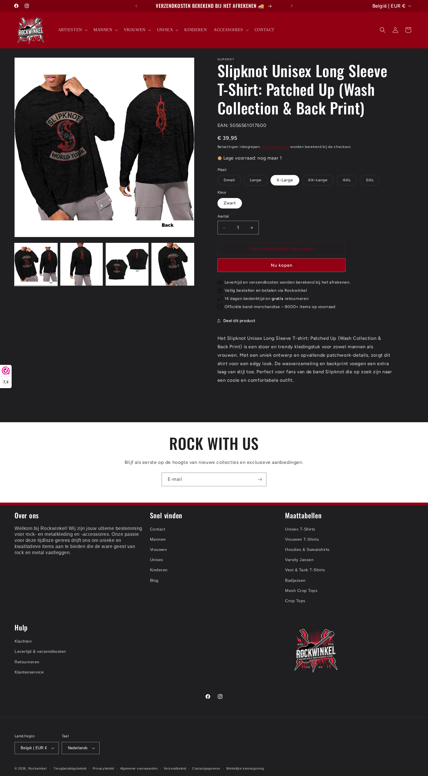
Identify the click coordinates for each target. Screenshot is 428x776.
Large (259, 181)
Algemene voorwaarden (139, 768)
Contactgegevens (206, 768)
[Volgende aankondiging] (291, 5)
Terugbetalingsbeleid (70, 768)
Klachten (23, 641)
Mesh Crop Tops (301, 590)
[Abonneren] (259, 479)
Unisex (156, 559)
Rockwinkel (37, 768)
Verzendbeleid (175, 768)
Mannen (158, 539)
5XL (373, 181)
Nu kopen (281, 265)
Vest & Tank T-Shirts (305, 570)
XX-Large (321, 181)
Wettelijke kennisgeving (245, 768)
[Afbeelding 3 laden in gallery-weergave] (127, 264)
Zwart (230, 203)
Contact (157, 529)
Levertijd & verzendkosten (40, 651)
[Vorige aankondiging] (136, 5)
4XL (350, 181)
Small (232, 181)
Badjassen (295, 580)
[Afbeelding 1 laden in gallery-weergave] (36, 264)
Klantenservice (29, 672)
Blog (154, 580)
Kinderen (159, 570)
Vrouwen (158, 549)
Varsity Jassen (299, 559)
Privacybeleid (103, 768)
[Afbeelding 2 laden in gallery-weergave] (81, 264)
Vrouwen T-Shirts (302, 539)
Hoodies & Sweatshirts (307, 549)
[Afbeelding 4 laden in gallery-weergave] (172, 264)
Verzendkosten (275, 147)
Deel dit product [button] (239, 320)
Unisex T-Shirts (300, 529)
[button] (72, 30)
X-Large (285, 180)
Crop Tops (295, 600)
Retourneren (27, 661)
